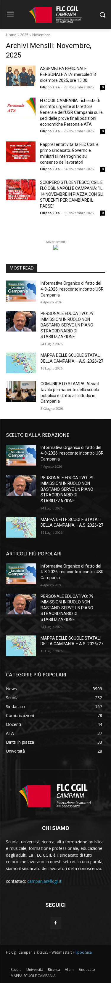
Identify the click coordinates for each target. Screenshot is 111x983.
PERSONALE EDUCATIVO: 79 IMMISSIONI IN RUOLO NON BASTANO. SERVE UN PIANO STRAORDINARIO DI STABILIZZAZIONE (67, 325)
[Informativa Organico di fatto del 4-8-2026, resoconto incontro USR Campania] (21, 291)
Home (11, 34)
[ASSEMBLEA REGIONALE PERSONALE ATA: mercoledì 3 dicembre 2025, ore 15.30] (21, 76)
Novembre (41, 34)
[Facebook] (55, 922)
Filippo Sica (50, 87)
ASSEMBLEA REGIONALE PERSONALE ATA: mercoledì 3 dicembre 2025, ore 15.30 (68, 74)
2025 (24, 34)
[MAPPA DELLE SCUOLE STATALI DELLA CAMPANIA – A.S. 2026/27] (21, 363)
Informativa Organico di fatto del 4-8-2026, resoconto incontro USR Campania (72, 289)
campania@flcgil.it (44, 881)
